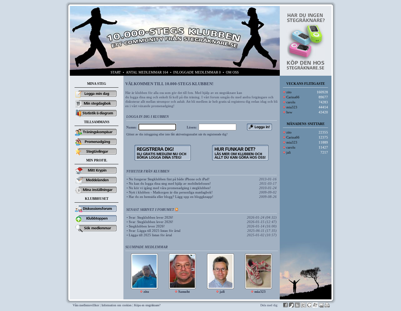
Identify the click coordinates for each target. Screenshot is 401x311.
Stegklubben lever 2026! (147, 226)
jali (288, 152)
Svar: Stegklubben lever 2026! (151, 217)
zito (289, 92)
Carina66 (292, 97)
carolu (290, 102)
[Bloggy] (297, 306)
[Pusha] (291, 306)
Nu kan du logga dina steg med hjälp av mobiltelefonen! (170, 183)
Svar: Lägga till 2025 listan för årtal (154, 230)
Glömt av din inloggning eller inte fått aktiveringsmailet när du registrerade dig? (176, 134)
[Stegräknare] (305, 69)
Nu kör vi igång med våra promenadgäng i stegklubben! (170, 188)
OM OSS (232, 72)
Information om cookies (117, 305)
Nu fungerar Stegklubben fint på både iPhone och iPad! (169, 179)
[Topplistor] (96, 222)
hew (289, 112)
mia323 (291, 107)
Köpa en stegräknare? (147, 305)
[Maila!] (321, 306)
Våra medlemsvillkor (86, 305)
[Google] (309, 306)
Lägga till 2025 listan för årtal (150, 235)
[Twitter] (303, 306)
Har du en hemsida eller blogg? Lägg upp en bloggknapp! (171, 197)
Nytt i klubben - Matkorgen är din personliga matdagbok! (171, 192)
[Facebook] (285, 306)
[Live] (315, 306)
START (116, 72)
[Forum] (96, 213)
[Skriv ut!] (327, 306)
